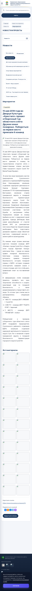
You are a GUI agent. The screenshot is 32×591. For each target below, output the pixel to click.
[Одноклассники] (8, 510)
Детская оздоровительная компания (16, 62)
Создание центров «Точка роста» (16, 79)
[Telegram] (13, 510)
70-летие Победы (11, 88)
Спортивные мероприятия (13, 71)
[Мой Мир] (10, 510)
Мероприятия (10, 58)
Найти (16, 15)
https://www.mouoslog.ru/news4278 (14, 503)
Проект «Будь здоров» (12, 83)
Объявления (20, 53)
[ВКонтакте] (5, 510)
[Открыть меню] (2, 3)
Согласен (16, 586)
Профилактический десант (14, 75)
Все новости (9, 53)
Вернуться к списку (10, 516)
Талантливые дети (11, 96)
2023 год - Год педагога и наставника (17, 92)
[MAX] (15, 510)
